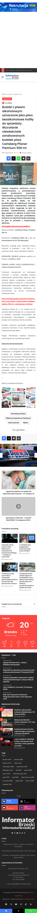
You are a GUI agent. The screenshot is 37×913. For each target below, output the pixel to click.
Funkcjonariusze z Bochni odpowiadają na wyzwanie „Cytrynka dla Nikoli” (24, 731)
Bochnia (7, 759)
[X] (14, 158)
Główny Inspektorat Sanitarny (19, 418)
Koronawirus (22, 766)
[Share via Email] (23, 158)
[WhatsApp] (18, 158)
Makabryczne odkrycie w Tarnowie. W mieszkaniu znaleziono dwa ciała (18, 457)
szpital (19, 781)
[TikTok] (22, 833)
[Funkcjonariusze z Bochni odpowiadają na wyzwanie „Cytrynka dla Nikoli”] (7, 732)
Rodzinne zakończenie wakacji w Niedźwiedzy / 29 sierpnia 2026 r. (24, 712)
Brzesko (7, 763)
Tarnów (30, 781)
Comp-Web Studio (28, 899)
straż (15, 777)
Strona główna (8, 94)
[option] (18, 455)
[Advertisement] (18, 48)
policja (28, 770)
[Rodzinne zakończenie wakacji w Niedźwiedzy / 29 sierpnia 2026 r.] (7, 713)
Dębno (18, 763)
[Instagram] (19, 833)
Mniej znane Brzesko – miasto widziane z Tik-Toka (24, 721)
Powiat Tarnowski (18, 451)
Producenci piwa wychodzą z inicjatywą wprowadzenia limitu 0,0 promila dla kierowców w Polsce (10, 579)
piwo (26, 423)
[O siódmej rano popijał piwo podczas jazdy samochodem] (27, 538)
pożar (6, 777)
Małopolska (8, 770)
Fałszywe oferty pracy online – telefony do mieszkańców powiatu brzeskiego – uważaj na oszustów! (9, 551)
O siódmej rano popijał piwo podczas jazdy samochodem (25, 548)
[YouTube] (17, 833)
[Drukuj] (28, 158)
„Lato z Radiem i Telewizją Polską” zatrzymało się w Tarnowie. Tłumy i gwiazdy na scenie (24, 742)
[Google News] (18, 430)
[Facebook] (9, 158)
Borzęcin (18, 759)
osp (18, 770)
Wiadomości (18, 94)
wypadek (7, 784)
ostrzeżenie (14, 423)
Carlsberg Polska (19, 414)
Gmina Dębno (8, 766)
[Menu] (3, 77)
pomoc (6, 773)
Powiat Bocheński (20, 773)
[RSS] (24, 833)
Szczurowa (8, 781)
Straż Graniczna (27, 777)
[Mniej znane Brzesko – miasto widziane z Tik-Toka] (7, 723)
